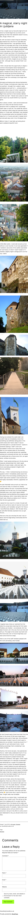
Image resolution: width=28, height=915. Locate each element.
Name (4, 873)
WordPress (15, 914)
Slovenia (18, 824)
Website (4, 887)
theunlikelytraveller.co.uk (7, 911)
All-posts (13, 824)
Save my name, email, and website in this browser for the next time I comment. (14, 895)
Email (4, 880)
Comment (5, 856)
